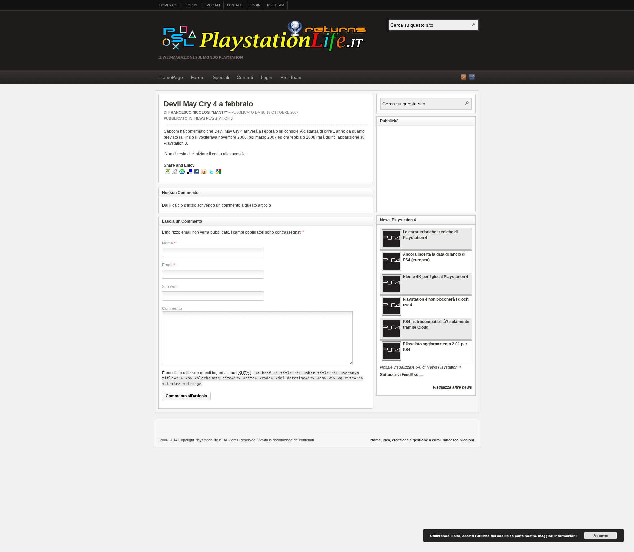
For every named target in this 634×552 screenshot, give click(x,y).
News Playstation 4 (398, 220)
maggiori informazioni (557, 535)
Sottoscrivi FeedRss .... (401, 375)
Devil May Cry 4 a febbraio (208, 104)
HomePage (169, 5)
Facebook (472, 77)
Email (167, 265)
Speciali (212, 5)
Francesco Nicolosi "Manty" (198, 112)
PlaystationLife (266, 36)
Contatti (235, 5)
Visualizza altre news (452, 387)
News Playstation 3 (213, 118)
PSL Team (275, 5)
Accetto (600, 535)
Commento (172, 308)
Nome (167, 243)
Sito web (170, 286)
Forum (191, 5)
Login (255, 5)
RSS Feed (463, 77)
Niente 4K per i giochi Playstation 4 (435, 277)
